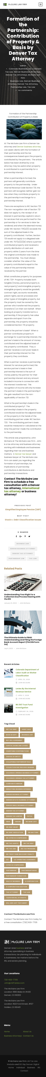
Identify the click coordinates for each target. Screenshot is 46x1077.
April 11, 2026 (23, 695)
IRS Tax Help (28, 843)
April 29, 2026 (24, 679)
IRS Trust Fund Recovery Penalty (20, 854)
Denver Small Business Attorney (19, 805)
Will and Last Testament (16, 903)
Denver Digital (32, 1064)
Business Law (16, 81)
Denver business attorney (29, 146)
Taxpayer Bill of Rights (16, 898)
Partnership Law (18, 87)
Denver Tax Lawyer (14, 816)
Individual (20, 1067)
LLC (7, 860)
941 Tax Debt (11, 729)
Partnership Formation (16, 876)
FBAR (8, 822)
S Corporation (31, 881)
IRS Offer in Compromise (16, 838)
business (20, 948)
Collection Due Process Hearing (20, 767)
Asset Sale (26, 729)
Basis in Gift (11, 735)
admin (23, 65)
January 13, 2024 (10, 603)
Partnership (11, 870)
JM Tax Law (32, 1061)
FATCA (29, 816)
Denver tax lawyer (23, 454)
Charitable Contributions (17, 751)
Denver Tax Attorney (28, 84)
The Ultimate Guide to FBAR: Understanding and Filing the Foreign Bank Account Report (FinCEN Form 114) (23, 641)
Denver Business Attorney (22, 549)
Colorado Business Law (20, 68)
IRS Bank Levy (31, 822)
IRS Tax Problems (28, 849)
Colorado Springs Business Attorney (22, 773)
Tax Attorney (12, 892)
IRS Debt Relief (12, 827)
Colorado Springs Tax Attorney (20, 778)
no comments (25, 90)
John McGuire (25, 603)
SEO (21, 1064)
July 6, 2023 (8, 648)
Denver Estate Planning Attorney (20, 800)
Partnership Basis (29, 870)
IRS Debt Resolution (14, 832)
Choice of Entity (13, 756)
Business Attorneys (13, 1035)
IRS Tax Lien (11, 849)
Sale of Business (13, 881)
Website (11, 1064)
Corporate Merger (14, 784)
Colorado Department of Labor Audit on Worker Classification (27, 672)
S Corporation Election (16, 887)
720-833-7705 (11, 979)
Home (7, 1031)
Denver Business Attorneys (27, 72)
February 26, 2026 (25, 711)
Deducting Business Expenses (18, 789)
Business (31, 1067)
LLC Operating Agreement (25, 860)
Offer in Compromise (15, 865)
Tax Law (31, 87)
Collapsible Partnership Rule (18, 762)
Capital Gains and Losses (17, 746)
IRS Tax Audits (12, 843)
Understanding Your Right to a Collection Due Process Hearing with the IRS (22, 596)
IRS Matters (33, 832)
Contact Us (28, 1035)
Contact (24, 1070)
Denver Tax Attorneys (16, 75)
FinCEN (18, 822)
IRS (39, 1067)
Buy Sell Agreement (14, 740)
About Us (27, 1031)
